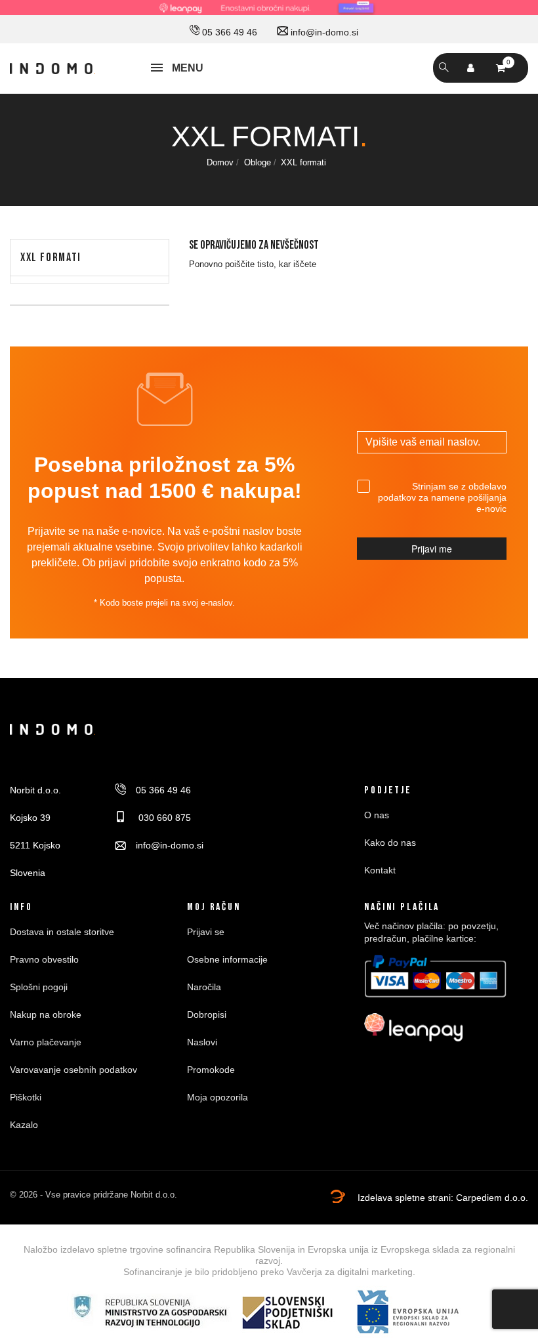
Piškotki (25, 1097)
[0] (500, 67)
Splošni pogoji (39, 987)
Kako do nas (390, 842)
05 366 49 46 (228, 32)
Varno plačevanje (45, 1042)
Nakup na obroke (45, 1014)
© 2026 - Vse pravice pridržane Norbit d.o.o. (93, 1195)
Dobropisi (206, 1014)
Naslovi (202, 1042)
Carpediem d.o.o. (492, 1197)
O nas (376, 815)
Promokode (211, 1069)
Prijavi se (205, 932)
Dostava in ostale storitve (62, 932)
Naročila (204, 987)
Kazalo (24, 1124)
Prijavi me (431, 548)
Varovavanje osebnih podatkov (73, 1069)
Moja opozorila (217, 1097)
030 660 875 (163, 817)
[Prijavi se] (470, 68)
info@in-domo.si (323, 32)
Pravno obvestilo (44, 959)
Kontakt (380, 870)
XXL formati (50, 257)
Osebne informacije (227, 959)
